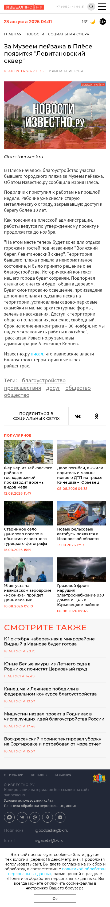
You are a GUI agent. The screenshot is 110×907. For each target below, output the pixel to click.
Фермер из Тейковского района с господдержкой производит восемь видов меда (28, 478)
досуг (53, 387)
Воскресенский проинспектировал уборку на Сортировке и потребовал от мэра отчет (52, 741)
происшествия (22, 387)
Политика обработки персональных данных (40, 805)
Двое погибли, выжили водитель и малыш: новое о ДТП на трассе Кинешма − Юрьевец (80, 475)
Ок (55, 899)
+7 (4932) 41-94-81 (71, 7)
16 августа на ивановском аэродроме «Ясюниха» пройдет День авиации (28, 592)
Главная (13, 34)
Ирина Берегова (66, 71)
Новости (34, 34)
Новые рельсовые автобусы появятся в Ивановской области (78, 534)
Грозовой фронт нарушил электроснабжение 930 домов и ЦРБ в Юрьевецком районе (80, 595)
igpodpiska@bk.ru (51, 830)
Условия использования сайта (28, 800)
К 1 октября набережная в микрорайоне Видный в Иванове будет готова (49, 641)
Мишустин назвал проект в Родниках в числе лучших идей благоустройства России (54, 716)
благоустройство (44, 380)
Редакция (63, 775)
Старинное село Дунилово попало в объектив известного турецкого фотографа (25, 536)
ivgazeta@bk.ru (49, 840)
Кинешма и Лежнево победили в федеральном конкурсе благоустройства (50, 691)
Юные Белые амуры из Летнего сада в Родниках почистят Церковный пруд (47, 666)
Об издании (13, 775)
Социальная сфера (68, 34)
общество (78, 387)
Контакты (39, 775)
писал (37, 354)
